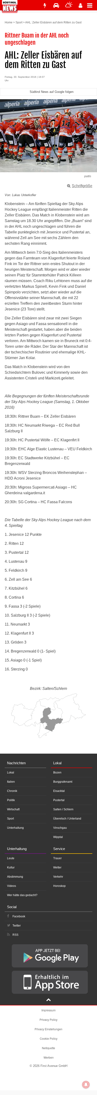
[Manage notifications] (86, 1084)
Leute (10, 858)
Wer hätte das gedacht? (22, 895)
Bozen (57, 772)
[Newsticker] (44, 6)
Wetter (57, 867)
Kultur (11, 867)
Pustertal (59, 800)
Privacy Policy (48, 1020)
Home (8, 22)
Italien (11, 781)
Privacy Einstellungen (48, 1029)
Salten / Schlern (63, 809)
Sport (19, 22)
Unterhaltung (15, 827)
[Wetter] (69, 6)
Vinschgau (60, 827)
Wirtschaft (13, 809)
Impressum (48, 1010)
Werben (49, 1057)
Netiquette (48, 1048)
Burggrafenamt (62, 781)
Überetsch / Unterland (67, 818)
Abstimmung (15, 876)
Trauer (57, 858)
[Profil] (80, 6)
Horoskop (59, 886)
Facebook (18, 916)
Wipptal (58, 837)
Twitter (16, 925)
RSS (15, 934)
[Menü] (92, 5)
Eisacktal (59, 791)
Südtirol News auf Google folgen (51, 92)
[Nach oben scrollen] (48, 1000)
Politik (11, 800)
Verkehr (58, 876)
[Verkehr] (56, 6)
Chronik (12, 791)
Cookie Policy (48, 1038)
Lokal (10, 772)
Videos (11, 886)
